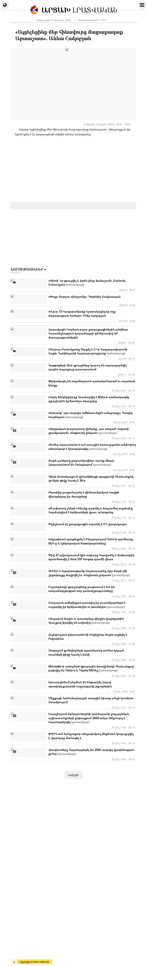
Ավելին (73, 775)
